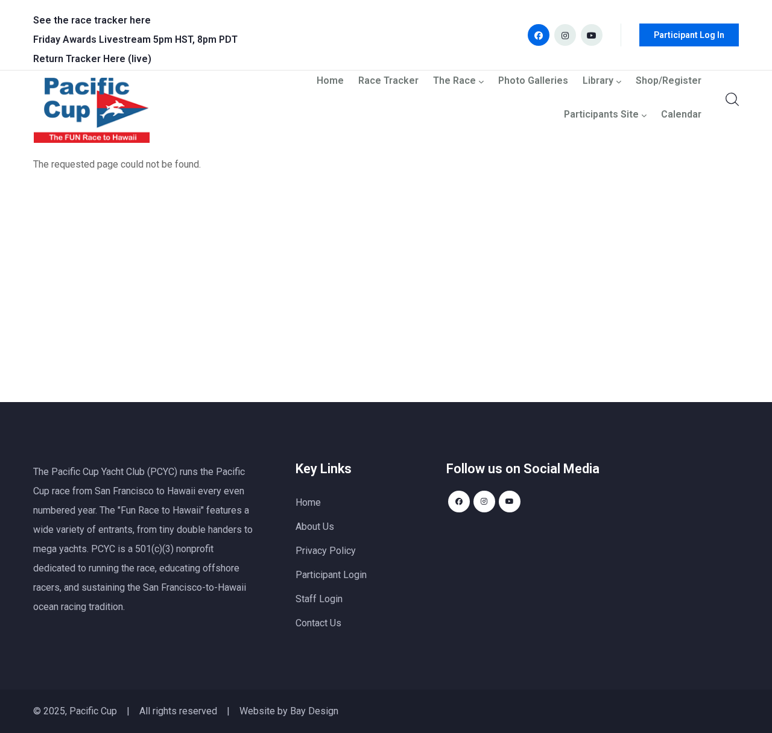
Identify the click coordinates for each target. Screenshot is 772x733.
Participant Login (331, 574)
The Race (454, 81)
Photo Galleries (533, 81)
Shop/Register (668, 81)
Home (330, 81)
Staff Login (319, 599)
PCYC (103, 549)
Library (598, 81)
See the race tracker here (92, 20)
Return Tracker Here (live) (92, 58)
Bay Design (314, 711)
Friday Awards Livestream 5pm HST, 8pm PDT (135, 39)
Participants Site (601, 115)
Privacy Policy (326, 550)
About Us (315, 526)
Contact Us (318, 623)
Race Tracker (388, 81)
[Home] (91, 113)
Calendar (681, 115)
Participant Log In (689, 35)
